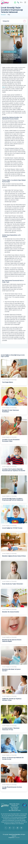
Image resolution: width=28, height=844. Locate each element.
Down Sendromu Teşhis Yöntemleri (12, 584)
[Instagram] (13, 827)
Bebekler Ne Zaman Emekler (10, 612)
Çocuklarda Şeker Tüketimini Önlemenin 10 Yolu (10, 728)
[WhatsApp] (15, 2)
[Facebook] (9, 827)
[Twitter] (5, 827)
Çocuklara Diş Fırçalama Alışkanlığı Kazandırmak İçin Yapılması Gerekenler (13, 469)
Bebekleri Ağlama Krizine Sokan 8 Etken (14, 556)
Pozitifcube (17, 837)
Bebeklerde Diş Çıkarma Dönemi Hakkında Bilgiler (11, 640)
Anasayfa (3, 14)
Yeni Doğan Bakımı (7, 382)
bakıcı (3, 87)
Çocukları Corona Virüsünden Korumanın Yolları (11, 440)
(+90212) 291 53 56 (15, 810)
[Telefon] (18, 2)
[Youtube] (21, 827)
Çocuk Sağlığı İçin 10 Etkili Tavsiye (12, 528)
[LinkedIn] (17, 827)
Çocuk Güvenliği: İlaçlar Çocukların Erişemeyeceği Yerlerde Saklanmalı (11, 57)
